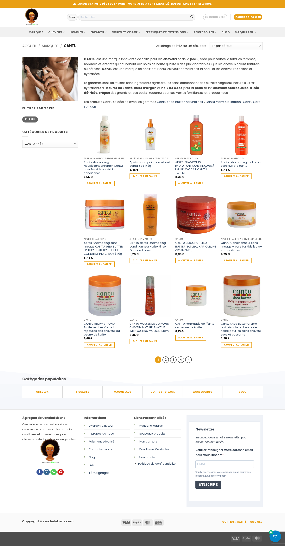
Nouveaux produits (152, 434)
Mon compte (148, 441)
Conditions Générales (154, 449)
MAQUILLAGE (244, 32)
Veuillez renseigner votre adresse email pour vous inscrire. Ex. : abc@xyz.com (223, 474)
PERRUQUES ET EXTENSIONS (165, 32)
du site (150, 457)
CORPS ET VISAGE (125, 32)
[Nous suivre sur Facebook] (39, 472)
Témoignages (99, 473)
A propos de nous (101, 434)
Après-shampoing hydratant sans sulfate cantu (241, 164)
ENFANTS (97, 32)
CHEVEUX (55, 32)
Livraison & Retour (101, 426)
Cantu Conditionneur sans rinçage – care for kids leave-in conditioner (241, 246)
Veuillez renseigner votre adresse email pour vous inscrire (224, 452)
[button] (215, 17)
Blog (92, 457)
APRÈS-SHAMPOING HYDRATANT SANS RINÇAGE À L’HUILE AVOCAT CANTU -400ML (194, 167)
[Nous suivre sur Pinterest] (60, 472)
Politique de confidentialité (157, 464)
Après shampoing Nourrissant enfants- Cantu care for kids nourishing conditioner (103, 167)
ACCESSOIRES (203, 32)
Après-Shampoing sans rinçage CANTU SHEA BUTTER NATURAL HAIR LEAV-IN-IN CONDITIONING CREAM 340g (103, 248)
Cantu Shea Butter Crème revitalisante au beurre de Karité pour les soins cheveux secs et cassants (241, 329)
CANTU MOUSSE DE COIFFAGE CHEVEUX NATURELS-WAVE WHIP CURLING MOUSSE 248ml (149, 327)
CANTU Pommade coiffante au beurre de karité (194, 325)
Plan (142, 457)
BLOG (226, 32)
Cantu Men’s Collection (223, 102)
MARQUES (36, 32)
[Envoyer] (192, 17)
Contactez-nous (100, 449)
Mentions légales (151, 426)
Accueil (29, 45)
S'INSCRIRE (208, 484)
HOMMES (76, 32)
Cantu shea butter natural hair (180, 102)
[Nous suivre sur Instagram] (46, 472)
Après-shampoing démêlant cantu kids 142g (150, 164)
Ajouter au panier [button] (99, 183)
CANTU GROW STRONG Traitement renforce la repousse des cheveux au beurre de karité (102, 329)
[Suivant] (188, 359)
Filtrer (30, 119)
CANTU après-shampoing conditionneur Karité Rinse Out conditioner (148, 246)
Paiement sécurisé (101, 441)
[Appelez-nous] (53, 472)
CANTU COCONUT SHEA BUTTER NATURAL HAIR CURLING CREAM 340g (196, 246)
